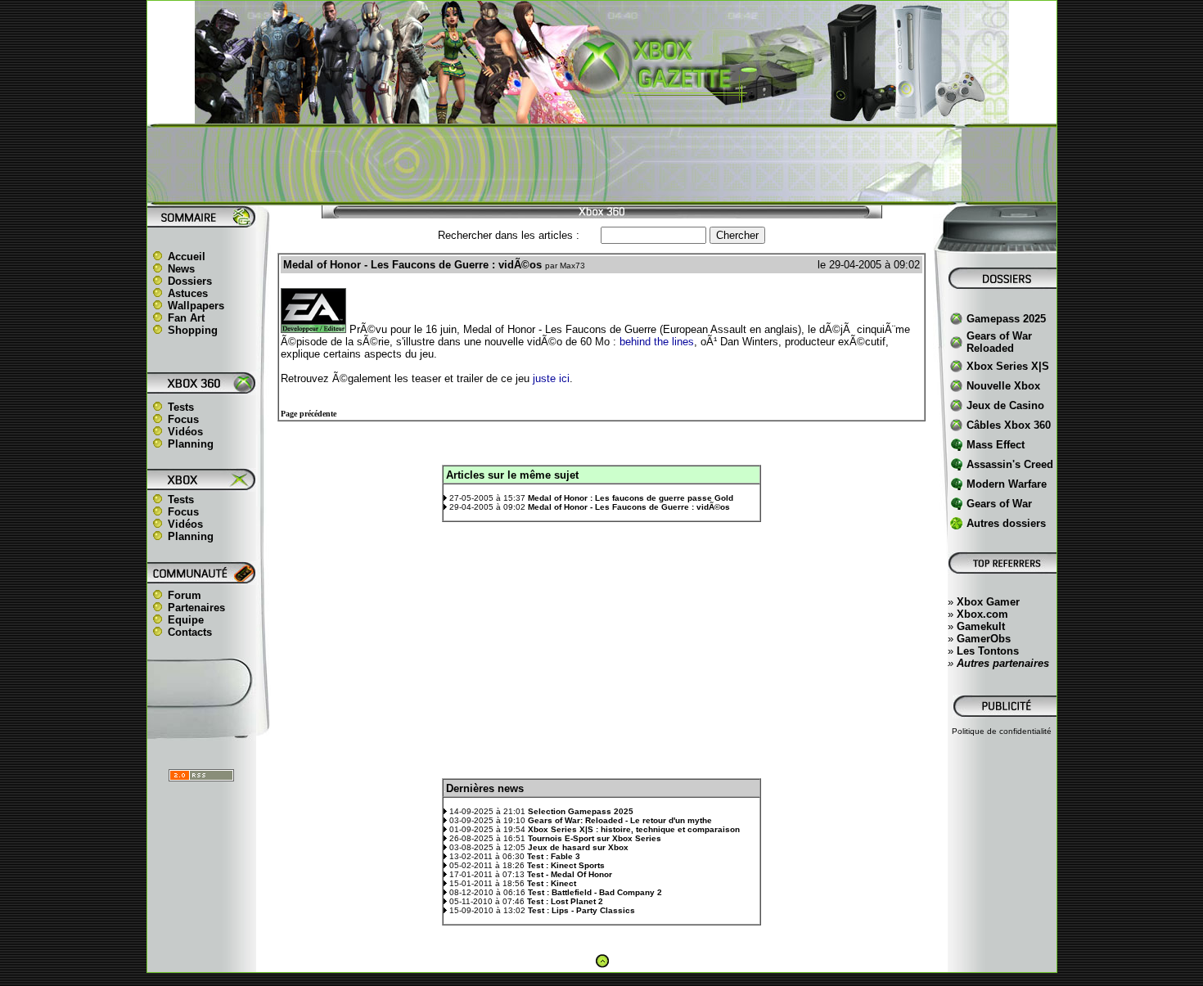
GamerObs (984, 639)
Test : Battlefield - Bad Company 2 (595, 892)
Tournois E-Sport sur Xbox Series (594, 838)
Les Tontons (988, 651)
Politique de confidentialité (1002, 731)
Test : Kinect (551, 883)
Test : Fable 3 (553, 856)
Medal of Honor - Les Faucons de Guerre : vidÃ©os (629, 506)
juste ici (551, 378)
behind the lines (657, 341)
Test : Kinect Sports (566, 865)
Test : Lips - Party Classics (581, 910)
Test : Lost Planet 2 (565, 901)
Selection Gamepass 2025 (580, 811)
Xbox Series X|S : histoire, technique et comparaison (634, 829)
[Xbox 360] (601, 115)
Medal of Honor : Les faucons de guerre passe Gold (630, 497)
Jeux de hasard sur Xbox (578, 847)
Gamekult (981, 626)
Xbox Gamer (988, 602)
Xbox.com (982, 614)
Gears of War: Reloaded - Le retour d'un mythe (620, 820)
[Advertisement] (601, 164)
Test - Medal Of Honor (569, 874)
